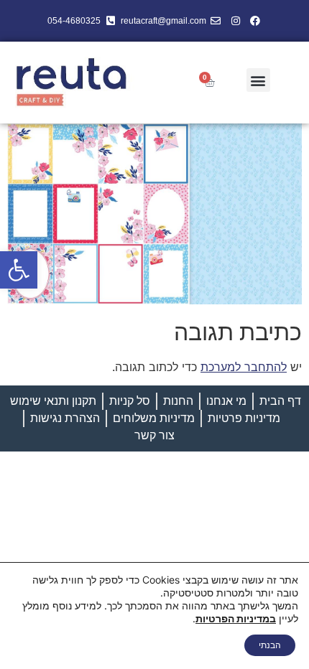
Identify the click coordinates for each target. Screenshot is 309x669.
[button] (18, 270)
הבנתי (270, 645)
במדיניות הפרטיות (235, 618)
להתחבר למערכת (243, 367)
